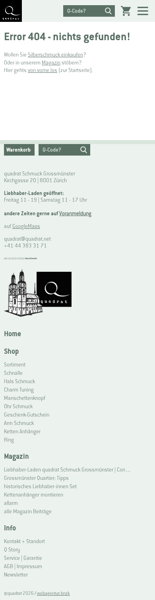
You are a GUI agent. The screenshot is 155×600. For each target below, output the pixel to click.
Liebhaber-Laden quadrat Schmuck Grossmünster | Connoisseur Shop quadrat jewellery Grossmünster (68, 469)
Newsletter (16, 574)
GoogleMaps (26, 226)
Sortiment (14, 364)
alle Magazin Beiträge (28, 511)
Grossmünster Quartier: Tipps (36, 478)
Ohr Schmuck (18, 406)
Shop (11, 351)
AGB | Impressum (23, 566)
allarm (11, 503)
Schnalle (13, 373)
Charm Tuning (19, 389)
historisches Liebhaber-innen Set (40, 486)
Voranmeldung (75, 213)
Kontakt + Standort (24, 541)
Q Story (12, 549)
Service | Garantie (23, 558)
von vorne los (42, 70)
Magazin (51, 62)
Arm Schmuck (19, 423)
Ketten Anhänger (22, 431)
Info (10, 527)
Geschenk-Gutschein (26, 414)
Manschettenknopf (24, 398)
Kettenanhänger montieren (33, 494)
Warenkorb (18, 149)
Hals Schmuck (19, 381)
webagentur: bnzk (53, 593)
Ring (9, 439)
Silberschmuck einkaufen (55, 54)
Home (12, 333)
